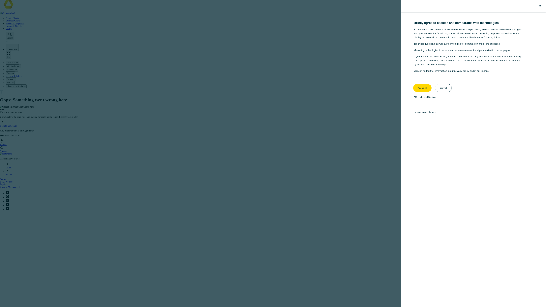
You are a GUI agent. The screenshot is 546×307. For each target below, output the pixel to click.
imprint (484, 71)
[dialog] (273, 153)
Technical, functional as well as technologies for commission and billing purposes (457, 43)
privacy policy (461, 71)
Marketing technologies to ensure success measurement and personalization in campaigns (462, 50)
